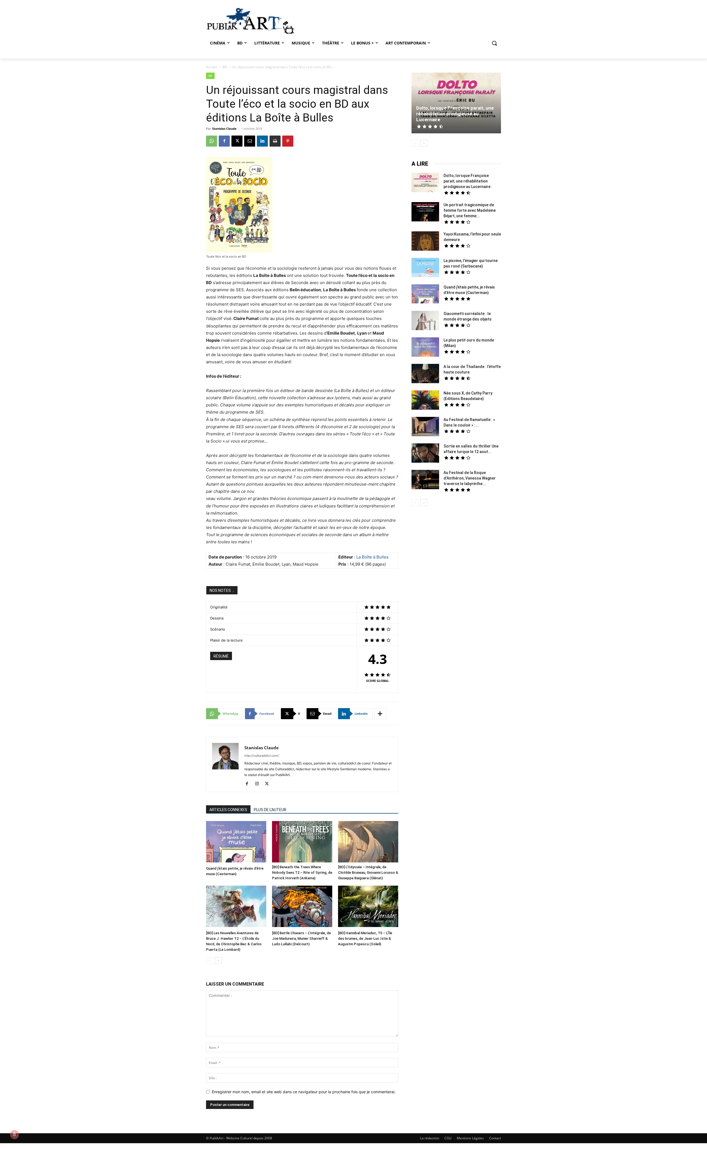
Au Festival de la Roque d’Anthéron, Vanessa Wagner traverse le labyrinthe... (470, 478)
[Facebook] (224, 141)
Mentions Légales (470, 1138)
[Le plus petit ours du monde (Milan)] (425, 347)
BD (224, 67)
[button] (494, 43)
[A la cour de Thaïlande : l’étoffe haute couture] (425, 374)
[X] (236, 141)
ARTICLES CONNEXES (228, 810)
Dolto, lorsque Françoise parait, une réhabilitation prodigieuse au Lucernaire (455, 113)
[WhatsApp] (211, 141)
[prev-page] (209, 960)
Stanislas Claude (224, 128)
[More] (380, 713)
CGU (448, 1138)
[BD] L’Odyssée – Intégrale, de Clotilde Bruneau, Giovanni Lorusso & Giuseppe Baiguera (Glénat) (368, 872)
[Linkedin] (262, 141)
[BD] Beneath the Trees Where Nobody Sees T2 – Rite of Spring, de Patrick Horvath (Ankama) (302, 872)
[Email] (249, 141)
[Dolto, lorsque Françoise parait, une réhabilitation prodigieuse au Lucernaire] (456, 101)
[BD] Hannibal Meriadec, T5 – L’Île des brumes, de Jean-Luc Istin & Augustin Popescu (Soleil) (365, 938)
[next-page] (218, 960)
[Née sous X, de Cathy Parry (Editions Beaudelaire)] (425, 400)
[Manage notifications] (14, 1134)
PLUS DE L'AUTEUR (270, 810)
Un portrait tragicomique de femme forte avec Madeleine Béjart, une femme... (470, 210)
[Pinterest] (287, 141)
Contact (495, 1138)
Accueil (211, 67)
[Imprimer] (275, 141)
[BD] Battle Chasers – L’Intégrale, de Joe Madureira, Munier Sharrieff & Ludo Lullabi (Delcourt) (301, 938)
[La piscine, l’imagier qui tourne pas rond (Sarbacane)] (425, 267)
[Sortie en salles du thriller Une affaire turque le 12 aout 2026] (425, 453)
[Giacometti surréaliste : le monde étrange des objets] (425, 321)
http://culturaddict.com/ (261, 756)
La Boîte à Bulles (372, 557)
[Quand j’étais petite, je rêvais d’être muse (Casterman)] (236, 842)
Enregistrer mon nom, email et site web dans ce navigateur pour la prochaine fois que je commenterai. (303, 1091)
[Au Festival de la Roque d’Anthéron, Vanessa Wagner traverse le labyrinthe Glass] (425, 480)
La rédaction (429, 1138)
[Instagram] (258, 784)
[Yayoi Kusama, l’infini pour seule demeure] (425, 241)
